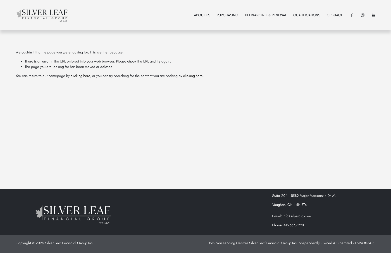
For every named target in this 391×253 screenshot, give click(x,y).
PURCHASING (227, 15)
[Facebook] (352, 15)
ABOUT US (202, 15)
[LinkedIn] (373, 15)
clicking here (80, 76)
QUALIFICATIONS (306, 15)
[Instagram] (363, 15)
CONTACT (334, 15)
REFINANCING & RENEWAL (266, 15)
